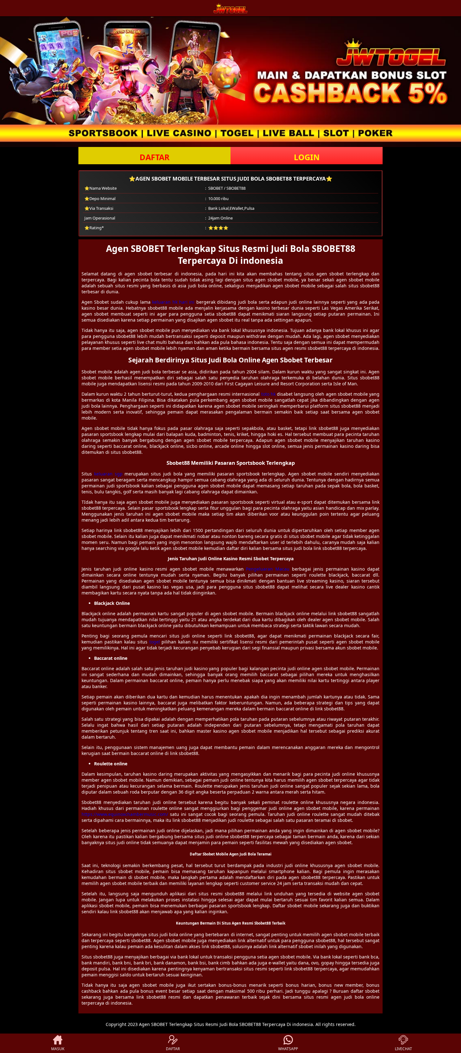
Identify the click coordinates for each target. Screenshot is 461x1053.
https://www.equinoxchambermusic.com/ (125, 814)
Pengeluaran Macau (267, 569)
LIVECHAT (403, 1048)
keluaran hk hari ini (173, 302)
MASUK (57, 1048)
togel (154, 642)
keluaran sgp (108, 474)
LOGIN (307, 157)
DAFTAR (155, 157)
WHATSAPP (288, 1048)
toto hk (268, 394)
